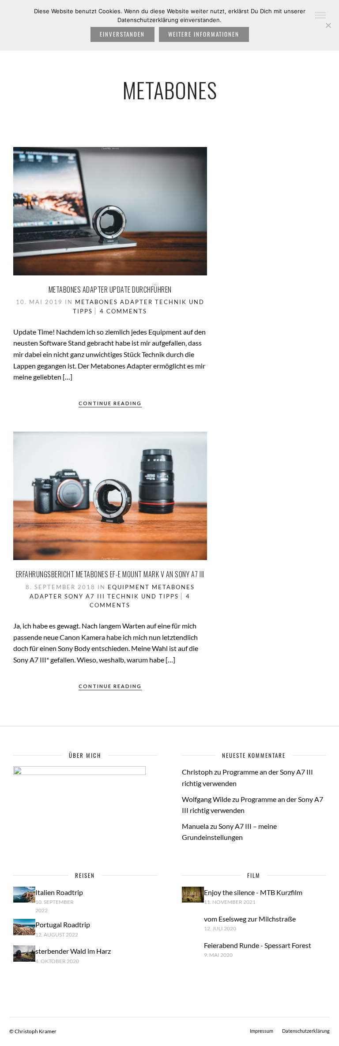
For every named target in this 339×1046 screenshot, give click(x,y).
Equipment (129, 587)
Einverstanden (122, 34)
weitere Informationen (203, 34)
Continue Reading (110, 403)
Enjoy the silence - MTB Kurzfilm (253, 892)
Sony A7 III (84, 596)
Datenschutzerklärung (306, 1031)
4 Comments (123, 311)
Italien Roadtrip (59, 892)
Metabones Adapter (114, 301)
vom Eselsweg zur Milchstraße (250, 918)
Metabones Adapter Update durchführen (110, 289)
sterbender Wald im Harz (73, 951)
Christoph (197, 772)
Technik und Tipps (143, 596)
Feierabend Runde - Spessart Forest (257, 945)
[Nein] (328, 25)
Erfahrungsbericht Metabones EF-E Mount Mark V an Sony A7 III (110, 574)
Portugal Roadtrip (62, 924)
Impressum (261, 1031)
